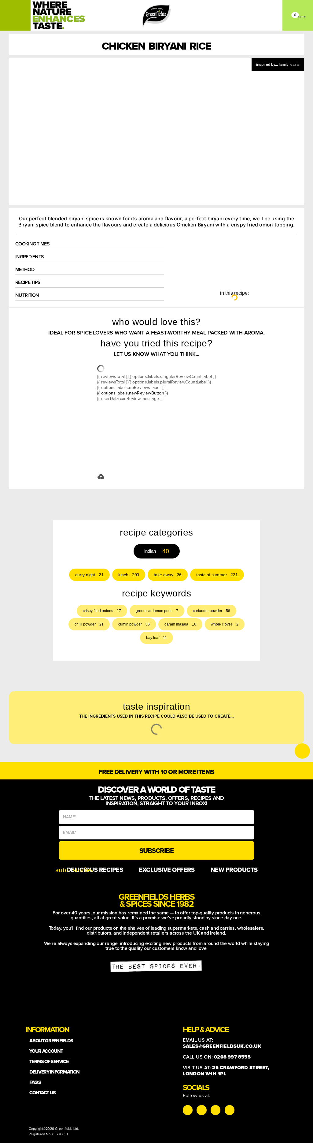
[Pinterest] (229, 1110)
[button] (156, 221)
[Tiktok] (201, 1110)
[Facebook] (215, 1110)
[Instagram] (188, 1110)
